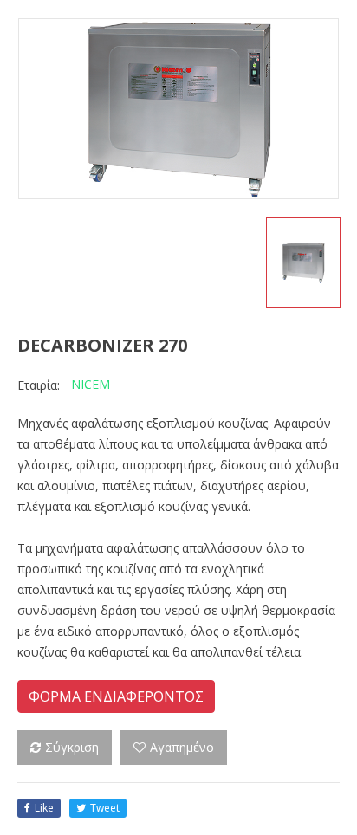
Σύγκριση (72, 747)
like (44, 807)
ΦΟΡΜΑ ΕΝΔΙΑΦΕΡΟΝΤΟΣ (116, 696)
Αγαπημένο (182, 747)
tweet (105, 807)
